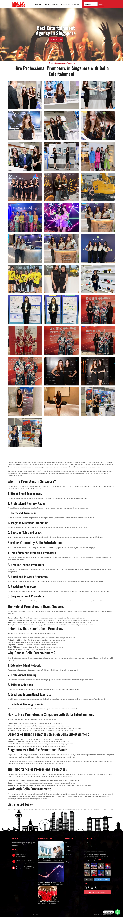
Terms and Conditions (105, 914)
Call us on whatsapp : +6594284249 (25, 863)
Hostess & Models (65, 4)
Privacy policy (95, 914)
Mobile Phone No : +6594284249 (25, 860)
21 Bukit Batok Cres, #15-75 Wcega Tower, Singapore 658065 (25, 868)
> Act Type (68, 850)
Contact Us (54, 39)
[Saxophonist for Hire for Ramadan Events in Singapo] (108, 873)
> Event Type (68, 854)
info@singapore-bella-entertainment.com (22, 855)
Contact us (75, 4)
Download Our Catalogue (98, 892)
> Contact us (68, 858)
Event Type (55, 4)
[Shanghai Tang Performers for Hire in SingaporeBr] (108, 866)
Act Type (47, 4)
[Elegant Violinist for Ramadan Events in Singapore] (101, 873)
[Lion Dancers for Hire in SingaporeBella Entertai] (101, 866)
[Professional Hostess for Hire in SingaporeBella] (94, 866)
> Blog (67, 862)
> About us (68, 846)
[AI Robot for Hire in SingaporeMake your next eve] (87, 866)
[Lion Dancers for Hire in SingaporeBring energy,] (87, 873)
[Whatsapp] (117, 912)
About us (41, 4)
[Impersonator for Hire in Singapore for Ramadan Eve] (94, 873)
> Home (67, 842)
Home (36, 4)
